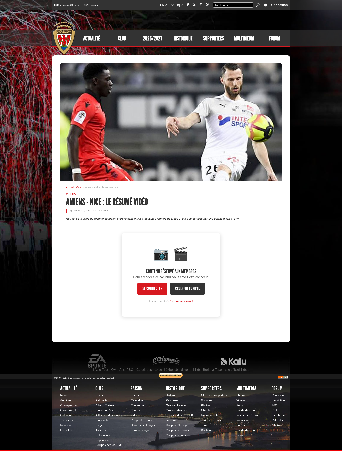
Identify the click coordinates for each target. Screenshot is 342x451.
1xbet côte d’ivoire (178, 369)
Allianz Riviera (104, 405)
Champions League (143, 425)
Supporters (213, 38)
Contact (110, 378)
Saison (136, 388)
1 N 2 (163, 5)
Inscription (278, 400)
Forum (274, 38)
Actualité (91, 38)
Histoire (100, 395)
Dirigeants (101, 420)
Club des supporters (214, 395)
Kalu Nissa (233, 361)
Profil (275, 410)
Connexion (279, 5)
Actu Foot (101, 369)
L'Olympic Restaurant (166, 361)
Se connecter (152, 288)
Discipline (66, 430)
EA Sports (97, 361)
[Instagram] (201, 5)
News (64, 395)
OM (113, 369)
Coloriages (144, 369)
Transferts (66, 420)
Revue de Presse (247, 415)
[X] (194, 5)
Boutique (177, 5)
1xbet (159, 369)
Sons (239, 405)
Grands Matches (177, 410)
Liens (239, 435)
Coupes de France (178, 430)
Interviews (243, 420)
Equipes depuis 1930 (108, 445)
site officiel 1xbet (236, 369)
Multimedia (244, 38)
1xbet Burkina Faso (208, 369)
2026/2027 (152, 38)
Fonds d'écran (245, 410)
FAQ (274, 405)
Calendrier (66, 415)
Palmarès (101, 400)
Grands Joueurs (176, 405)
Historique (183, 38)
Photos (135, 410)
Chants (205, 410)
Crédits (88, 378)
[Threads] (207, 5)
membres (278, 415)
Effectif (135, 395)
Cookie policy (99, 378)
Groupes (206, 400)
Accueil (70, 187)
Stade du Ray (104, 410)
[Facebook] (188, 5)
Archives (66, 400)
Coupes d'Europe (177, 425)
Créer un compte (187, 288)
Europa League (140, 430)
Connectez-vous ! (180, 301)
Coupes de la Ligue (178, 435)
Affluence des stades (109, 415)
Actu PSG (126, 369)
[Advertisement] (217, 20)
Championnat (68, 405)
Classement (68, 410)
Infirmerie (66, 425)
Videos (80, 187)
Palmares (172, 400)
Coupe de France (142, 420)
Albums (276, 425)
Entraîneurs (102, 435)
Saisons (171, 420)
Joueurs (100, 430)
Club (122, 38)
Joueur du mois (211, 420)
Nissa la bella (209, 415)
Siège (99, 425)
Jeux (204, 425)
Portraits (241, 425)
